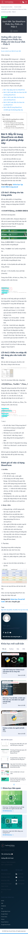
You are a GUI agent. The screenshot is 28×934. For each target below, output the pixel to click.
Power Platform (4, 922)
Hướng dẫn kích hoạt (7, 858)
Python (2, 919)
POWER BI (3, 906)
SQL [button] (18, 649)
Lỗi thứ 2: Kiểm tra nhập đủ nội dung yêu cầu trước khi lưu (15, 125)
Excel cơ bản (4, 51)
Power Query (4, 916)
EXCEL (2, 900)
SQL (2, 908)
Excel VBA (11, 51)
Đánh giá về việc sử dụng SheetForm (15, 127)
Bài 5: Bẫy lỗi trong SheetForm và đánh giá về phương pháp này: (13, 120)
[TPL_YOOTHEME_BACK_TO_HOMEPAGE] (10, 2)
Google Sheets (4, 914)
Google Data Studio (5, 924)
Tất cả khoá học (7, 854)
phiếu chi (11, 610)
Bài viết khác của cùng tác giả (11, 636)
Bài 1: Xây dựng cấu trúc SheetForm (14, 90)
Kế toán (16, 51)
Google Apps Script (5, 911)
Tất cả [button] (4, 649)
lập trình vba (5, 610)
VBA (20, 51)
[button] (20, 2)
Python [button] (11, 649)
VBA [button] (23, 649)
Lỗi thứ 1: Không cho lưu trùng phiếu (14, 122)
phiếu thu (17, 610)
